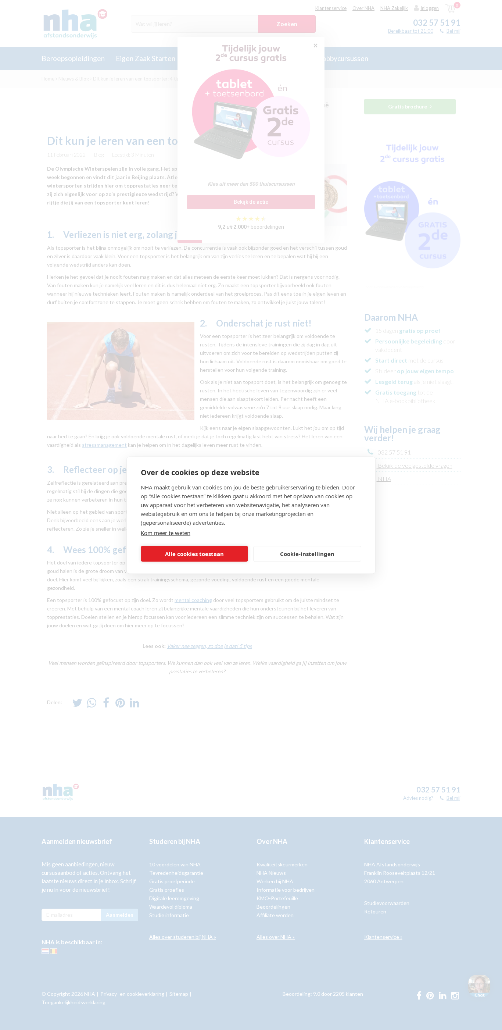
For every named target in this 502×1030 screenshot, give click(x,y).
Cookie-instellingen (307, 553)
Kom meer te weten (165, 532)
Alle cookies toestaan (194, 553)
